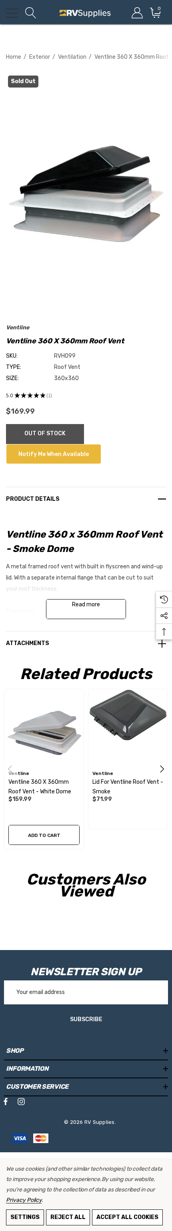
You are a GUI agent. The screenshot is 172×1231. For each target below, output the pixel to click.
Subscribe (86, 1019)
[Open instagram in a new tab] (21, 1103)
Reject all (68, 1217)
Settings (25, 1217)
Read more (86, 604)
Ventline (17, 327)
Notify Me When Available (53, 454)
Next (162, 769)
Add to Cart (44, 835)
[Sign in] (136, 13)
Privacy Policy (24, 1200)
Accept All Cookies (127, 1217)
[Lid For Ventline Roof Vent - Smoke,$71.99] (128, 728)
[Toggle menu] (12, 13)
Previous (10, 769)
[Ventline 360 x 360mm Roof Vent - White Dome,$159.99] (44, 728)
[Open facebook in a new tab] (5, 1103)
